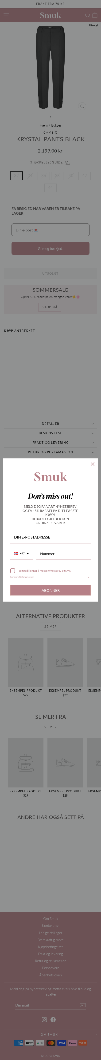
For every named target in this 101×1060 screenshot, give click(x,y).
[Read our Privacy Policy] (88, 578)
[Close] (92, 464)
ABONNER (51, 590)
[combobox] (21, 554)
